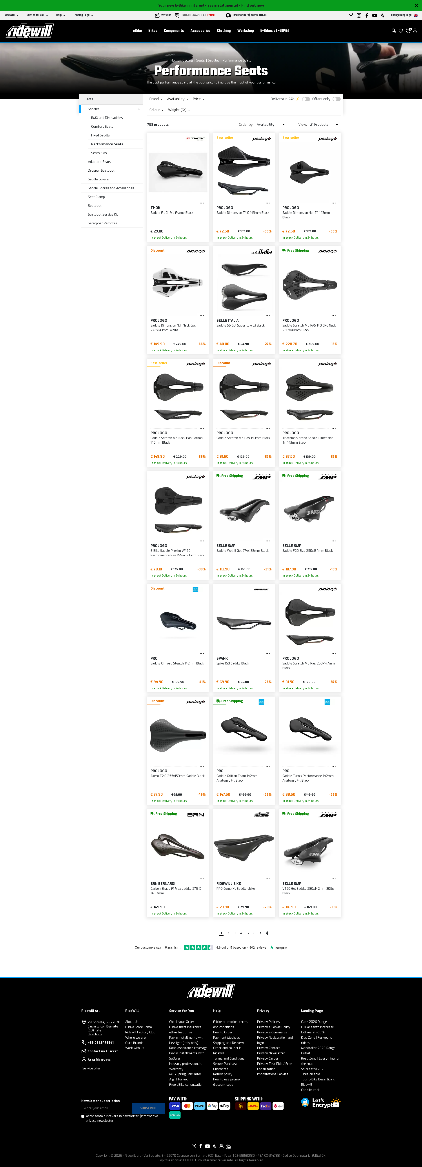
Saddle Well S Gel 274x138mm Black (242, 551)
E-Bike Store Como (138, 1027)
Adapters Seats (99, 162)
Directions (95, 1034)
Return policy (222, 1074)
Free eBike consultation (186, 1085)
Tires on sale (310, 1074)
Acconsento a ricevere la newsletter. (122, 1118)
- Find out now (251, 5)
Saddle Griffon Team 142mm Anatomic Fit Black (237, 778)
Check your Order (181, 1022)
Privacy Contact (268, 1048)
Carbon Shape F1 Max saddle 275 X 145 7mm (176, 891)
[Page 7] (260, 933)
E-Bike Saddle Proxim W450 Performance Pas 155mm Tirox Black (177, 553)
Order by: (246, 124)
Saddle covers (98, 179)
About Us (131, 1022)
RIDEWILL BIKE (228, 883)
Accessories (201, 31)
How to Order (223, 1032)
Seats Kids (99, 153)
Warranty (176, 1069)
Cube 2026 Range (314, 1022)
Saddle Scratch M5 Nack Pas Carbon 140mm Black (177, 440)
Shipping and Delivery (228, 1043)
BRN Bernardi (163, 883)
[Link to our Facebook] (200, 1146)
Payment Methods (226, 1038)
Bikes (152, 31)
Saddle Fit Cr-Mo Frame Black (172, 213)
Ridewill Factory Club (140, 1032)
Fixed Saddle (100, 135)
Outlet (305, 1053)
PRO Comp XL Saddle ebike (235, 889)
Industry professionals (185, 1064)
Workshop (245, 31)
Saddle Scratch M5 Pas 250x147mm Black (308, 665)
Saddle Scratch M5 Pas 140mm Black (243, 438)
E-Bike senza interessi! (317, 1027)
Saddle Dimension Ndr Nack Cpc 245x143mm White (173, 327)
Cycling (187, 60)
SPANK (222, 658)
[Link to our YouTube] (207, 1146)
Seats (200, 60)
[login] (415, 31)
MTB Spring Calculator (185, 1074)
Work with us (134, 1048)
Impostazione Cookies (272, 1074)
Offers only (321, 99)
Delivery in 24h (283, 99)
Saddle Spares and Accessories (111, 188)
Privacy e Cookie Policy (273, 1027)
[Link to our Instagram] (193, 1146)
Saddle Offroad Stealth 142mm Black (177, 663)
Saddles (214, 60)
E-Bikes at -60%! (274, 31)
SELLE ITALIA (227, 320)
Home (175, 60)
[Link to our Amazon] (221, 1146)
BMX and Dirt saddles (107, 118)
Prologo (224, 207)
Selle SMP (225, 545)
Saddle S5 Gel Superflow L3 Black (240, 325)
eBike (137, 31)
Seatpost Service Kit (103, 214)
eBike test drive (180, 1032)
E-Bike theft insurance (185, 1027)
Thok (155, 207)
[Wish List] (401, 31)
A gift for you (179, 1079)
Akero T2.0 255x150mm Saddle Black (178, 776)
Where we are (135, 1038)
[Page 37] (266, 933)
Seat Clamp (96, 197)
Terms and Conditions (229, 1058)
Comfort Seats (102, 126)
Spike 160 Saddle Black (232, 663)
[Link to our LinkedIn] (228, 1146)
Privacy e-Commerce (272, 1032)
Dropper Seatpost (101, 170)
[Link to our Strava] (214, 1146)
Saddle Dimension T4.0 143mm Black (242, 213)
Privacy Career (267, 1058)
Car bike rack (310, 1090)
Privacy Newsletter (271, 1053)
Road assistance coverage (188, 1048)
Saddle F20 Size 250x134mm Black (307, 551)
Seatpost (95, 205)
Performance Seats (237, 60)
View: (302, 124)
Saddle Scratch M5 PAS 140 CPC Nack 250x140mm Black (309, 327)
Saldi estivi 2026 (313, 1069)
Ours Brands (134, 1043)
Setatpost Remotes (102, 223)
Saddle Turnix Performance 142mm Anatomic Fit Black (308, 778)
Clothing (224, 31)
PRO (154, 658)
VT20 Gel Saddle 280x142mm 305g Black (308, 891)
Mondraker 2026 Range (318, 1048)
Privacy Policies (268, 1022)
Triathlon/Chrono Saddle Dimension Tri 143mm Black (307, 440)
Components (174, 31)
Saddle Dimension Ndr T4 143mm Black (306, 215)
